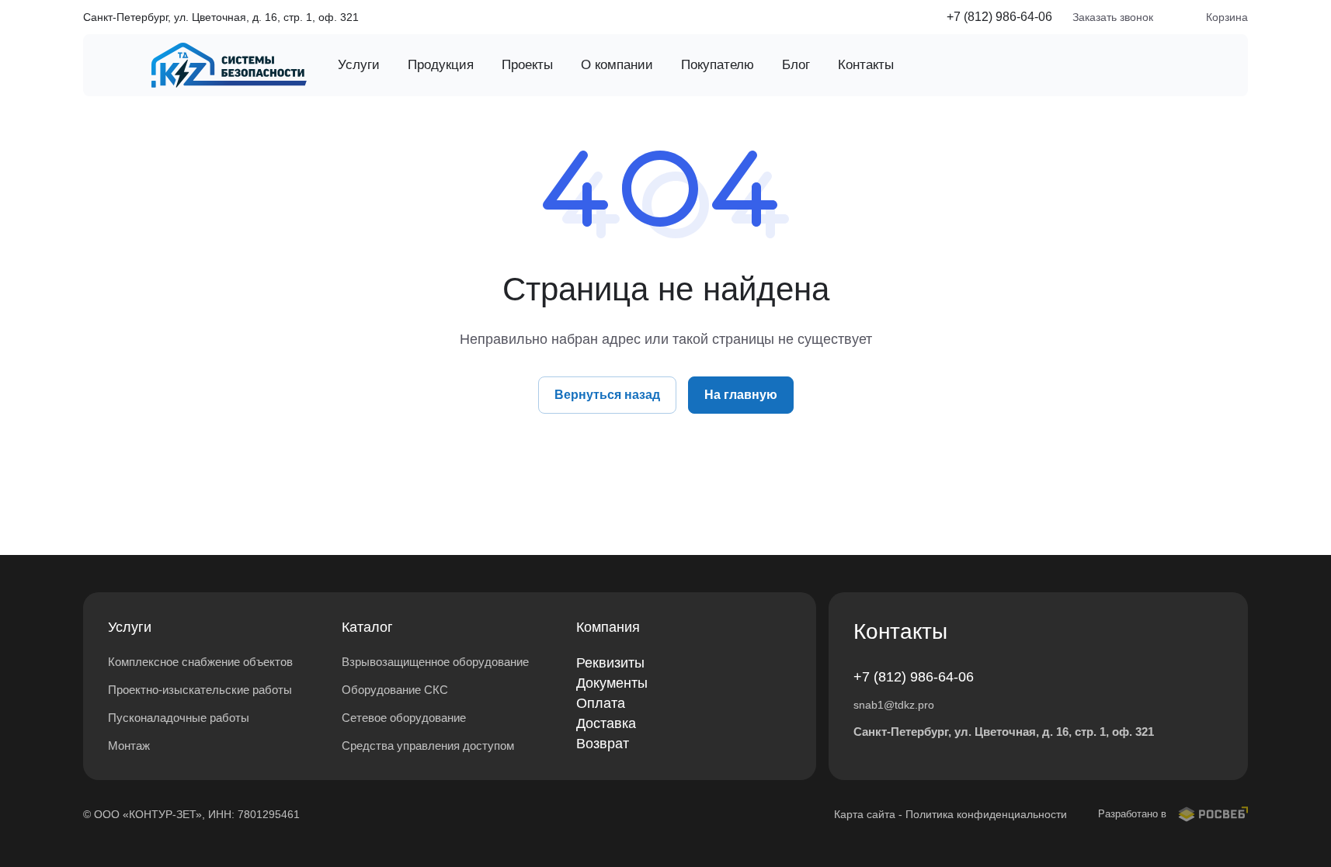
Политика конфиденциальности (986, 814)
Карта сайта (864, 814)
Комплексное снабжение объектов (200, 661)
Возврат (602, 743)
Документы (612, 683)
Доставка (606, 723)
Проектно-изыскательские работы (200, 689)
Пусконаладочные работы (178, 717)
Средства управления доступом (428, 745)
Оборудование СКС (395, 689)
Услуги (129, 627)
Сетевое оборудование (404, 717)
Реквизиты (610, 663)
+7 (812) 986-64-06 (999, 16)
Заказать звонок (1112, 17)
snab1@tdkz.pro (893, 705)
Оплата (600, 703)
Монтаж (129, 745)
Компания (608, 627)
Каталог (367, 627)
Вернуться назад (607, 394)
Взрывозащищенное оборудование (435, 661)
